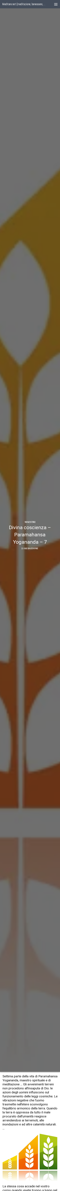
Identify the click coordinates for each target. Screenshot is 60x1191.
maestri (30, 522)
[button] (30, 1157)
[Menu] (56, 4)
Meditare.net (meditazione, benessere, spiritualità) (23, 4)
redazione (31, 548)
